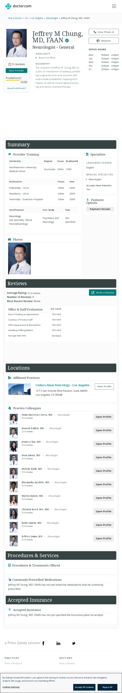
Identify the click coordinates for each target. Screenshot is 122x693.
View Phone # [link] (106, 32)
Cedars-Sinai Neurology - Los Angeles (62, 385)
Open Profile (103, 416)
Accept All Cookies (84, 687)
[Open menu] (114, 6)
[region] (61, 683)
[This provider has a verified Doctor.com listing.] (67, 39)
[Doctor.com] (18, 6)
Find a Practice (13, 663)
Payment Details (100, 208)
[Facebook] (43, 642)
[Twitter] (73, 642)
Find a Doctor (67, 663)
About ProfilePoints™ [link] (16, 88)
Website (106, 40)
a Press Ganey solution (23, 643)
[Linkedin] (58, 642)
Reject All (107, 687)
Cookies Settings (11, 687)
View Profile (104, 386)
